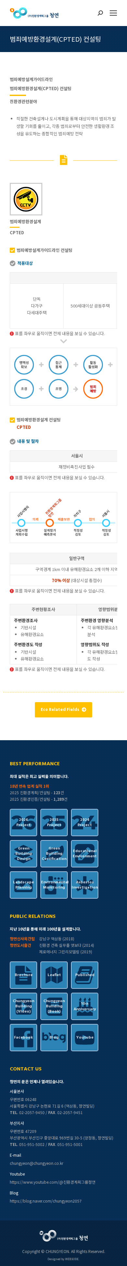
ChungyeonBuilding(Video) (23, 1006)
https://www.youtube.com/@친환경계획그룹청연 (52, 1182)
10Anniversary (85, 1007)
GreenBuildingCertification (54, 853)
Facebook (23, 1037)
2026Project (23, 822)
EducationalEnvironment (85, 854)
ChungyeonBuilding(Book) (54, 1006)
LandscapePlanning (23, 885)
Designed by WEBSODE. (63, 1259)
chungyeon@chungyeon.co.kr (36, 1163)
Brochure (24, 975)
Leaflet (54, 975)
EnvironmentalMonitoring (54, 885)
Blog (54, 1037)
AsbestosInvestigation (85, 885)
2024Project (85, 822)
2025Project (54, 822)
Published (84, 975)
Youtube (84, 1037)
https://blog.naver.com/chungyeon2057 (46, 1201)
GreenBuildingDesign (23, 853)
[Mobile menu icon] (113, 13)
